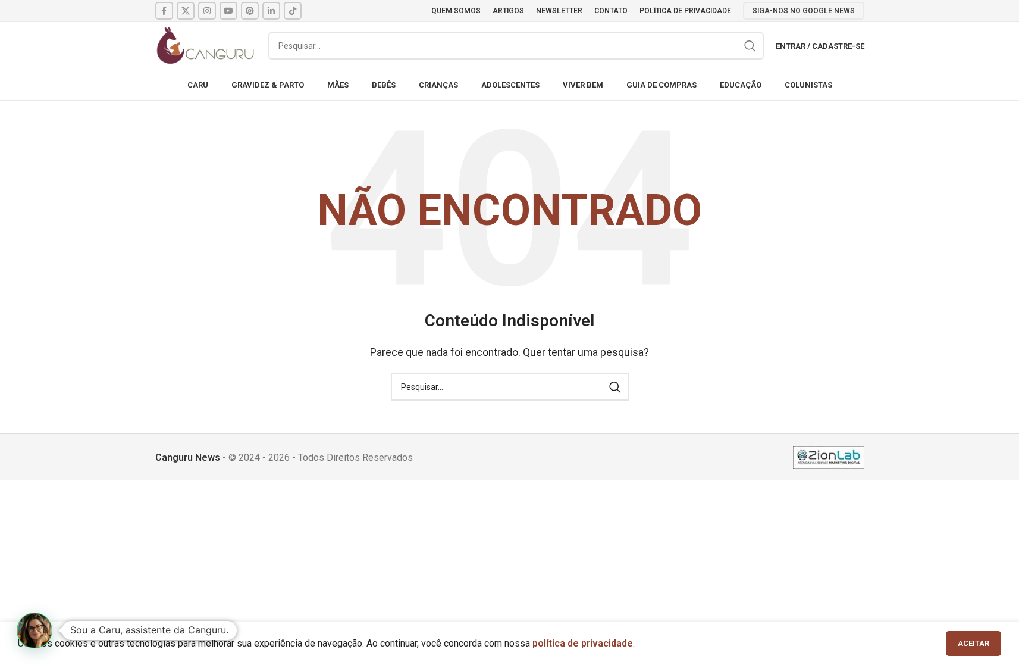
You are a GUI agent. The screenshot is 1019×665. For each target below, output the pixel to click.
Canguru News (187, 457)
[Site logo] (205, 45)
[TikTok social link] (293, 11)
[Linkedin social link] (271, 11)
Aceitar (973, 643)
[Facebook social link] (164, 11)
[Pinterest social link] (250, 11)
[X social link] (186, 11)
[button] (34, 630)
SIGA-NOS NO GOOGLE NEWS (804, 11)
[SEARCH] (750, 46)
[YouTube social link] (228, 11)
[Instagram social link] (207, 11)
